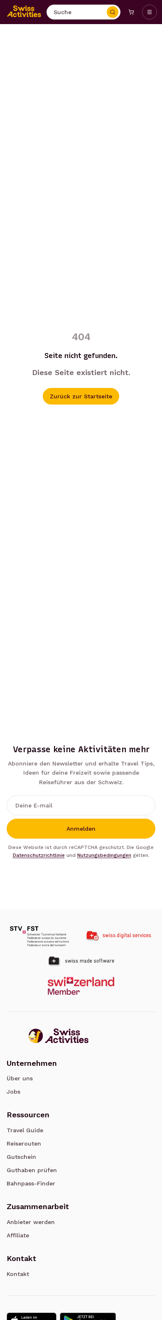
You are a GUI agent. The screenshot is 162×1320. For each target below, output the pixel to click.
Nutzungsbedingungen (104, 855)
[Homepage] (24, 12)
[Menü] (149, 12)
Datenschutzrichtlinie (39, 855)
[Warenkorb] (131, 12)
